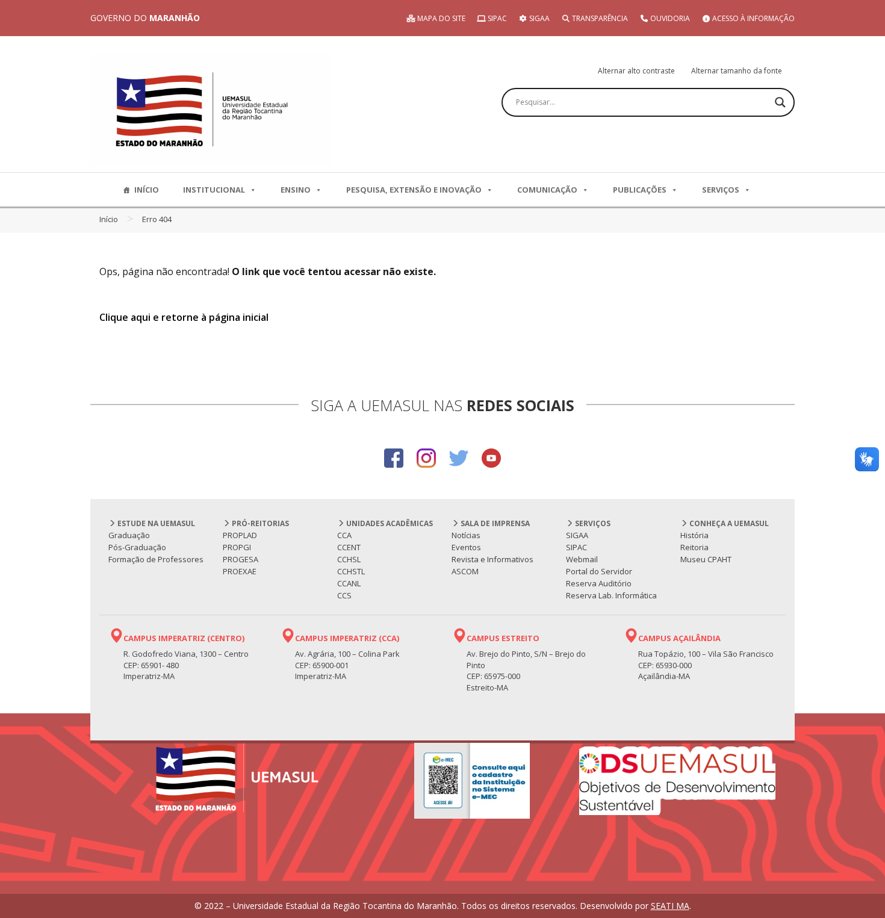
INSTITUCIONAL (214, 189)
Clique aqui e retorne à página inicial (184, 317)
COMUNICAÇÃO (547, 189)
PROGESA (240, 559)
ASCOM (465, 571)
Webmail (582, 559)
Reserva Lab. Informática (611, 595)
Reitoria (694, 547)
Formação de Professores (155, 559)
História (694, 535)
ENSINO (296, 189)
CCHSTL (351, 571)
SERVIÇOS (720, 189)
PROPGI (237, 547)
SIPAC (496, 18)
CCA (344, 535)
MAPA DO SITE (440, 18)
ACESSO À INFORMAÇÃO (752, 18)
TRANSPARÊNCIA (599, 18)
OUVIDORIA (669, 18)
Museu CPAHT (705, 559)
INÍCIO (146, 189)
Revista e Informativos (492, 559)
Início (108, 219)
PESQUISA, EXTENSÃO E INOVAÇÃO (414, 189)
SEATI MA (670, 905)
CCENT (349, 547)
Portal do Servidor (599, 571)
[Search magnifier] (780, 102)
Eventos (466, 547)
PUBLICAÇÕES (639, 189)
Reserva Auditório (599, 583)
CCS (344, 595)
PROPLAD (240, 535)
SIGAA (538, 18)
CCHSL (349, 559)
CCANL (349, 583)
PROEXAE (239, 571)
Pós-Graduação (137, 547)
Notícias (466, 535)
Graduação (129, 535)
